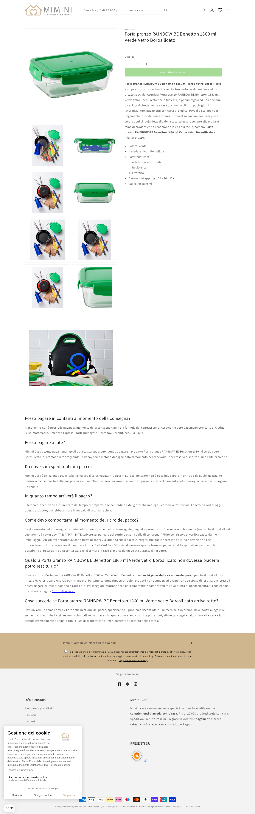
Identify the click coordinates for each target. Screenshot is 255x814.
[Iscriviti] (190, 643)
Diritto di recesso (63, 591)
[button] (204, 10)
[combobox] (125, 10)
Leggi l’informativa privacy (133, 660)
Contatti (30, 721)
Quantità (129, 56)
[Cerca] (166, 10)
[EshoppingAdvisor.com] (136, 761)
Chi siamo (31, 715)
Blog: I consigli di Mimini (39, 708)
